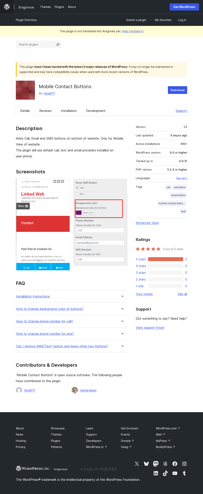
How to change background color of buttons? (49, 309)
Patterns (56, 447)
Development (95, 111)
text (183, 211)
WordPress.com (168, 428)
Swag (126, 447)
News (19, 434)
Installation (69, 111)
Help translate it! (133, 31)
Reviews (45, 111)
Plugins (55, 440)
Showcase (58, 428)
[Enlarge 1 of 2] (65, 184)
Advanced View (147, 223)
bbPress (163, 440)
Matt (160, 434)
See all (182, 294)
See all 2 (181, 178)
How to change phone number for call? (44, 321)
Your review (144, 294)
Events (125, 434)
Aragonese (60, 469)
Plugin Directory (26, 20)
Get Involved (129, 428)
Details (25, 111)
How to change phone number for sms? (45, 334)
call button (179, 187)
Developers (94, 440)
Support (181, 111)
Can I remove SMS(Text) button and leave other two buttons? (62, 346)
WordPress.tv (96, 447)
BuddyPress (165, 447)
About (20, 428)
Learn (89, 428)
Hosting (21, 440)
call (168, 187)
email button (178, 195)
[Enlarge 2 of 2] (122, 184)
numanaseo (88, 390)
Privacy (21, 447)
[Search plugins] (58, 44)
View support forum (150, 328)
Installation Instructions (33, 296)
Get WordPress (184, 7)
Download (177, 90)
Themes (56, 434)
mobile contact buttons (172, 203)
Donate (127, 440)
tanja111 (49, 93)
